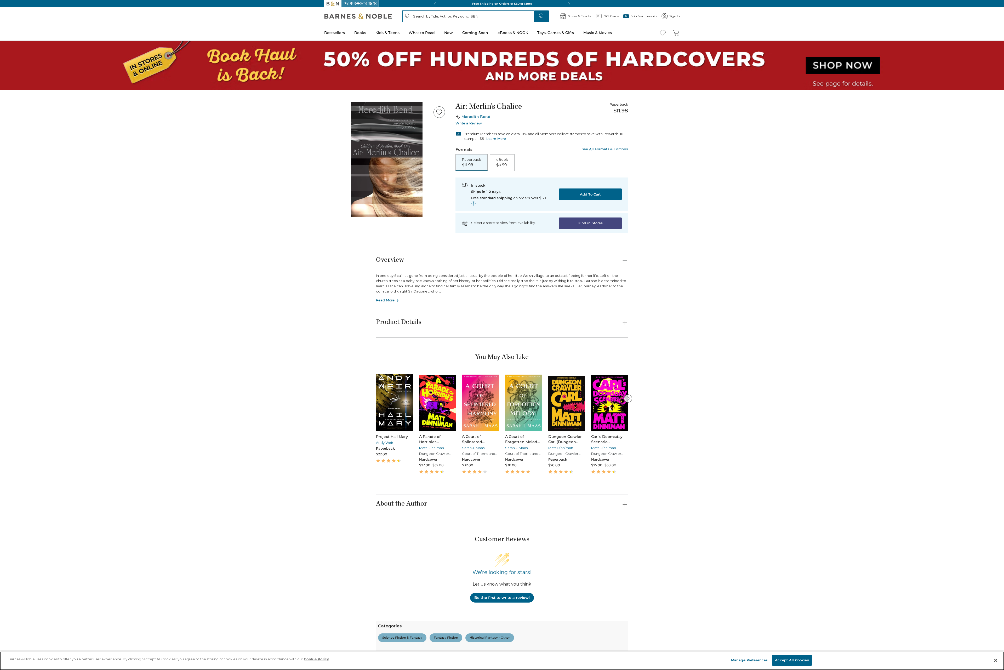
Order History (19, 201)
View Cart (11, 20)
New (6, 165)
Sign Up (9, 47)
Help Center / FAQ (34, 558)
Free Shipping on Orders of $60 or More (35, 329)
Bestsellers (11, 144)
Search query (20, 95)
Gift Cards (18, 218)
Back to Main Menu (21, 236)
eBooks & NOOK (17, 175)
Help (12, 226)
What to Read (14, 161)
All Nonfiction (35, 650)
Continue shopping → (20, 65)
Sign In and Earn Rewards (34, 536)
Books (9, 150)
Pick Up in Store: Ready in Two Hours (34, 347)
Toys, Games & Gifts (20, 181)
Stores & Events (22, 210)
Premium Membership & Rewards (47, 551)
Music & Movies (16, 186)
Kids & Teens (14, 155)
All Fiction (32, 589)
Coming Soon (13, 170)
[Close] (7, 84)
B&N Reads (18, 194)
